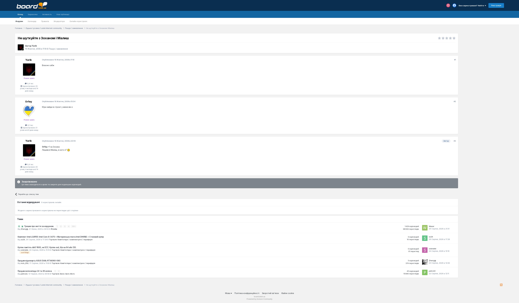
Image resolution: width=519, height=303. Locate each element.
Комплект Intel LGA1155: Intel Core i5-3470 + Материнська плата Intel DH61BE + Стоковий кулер (61, 237)
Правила (45, 21)
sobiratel (24, 250)
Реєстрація (496, 5)
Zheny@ (24, 229)
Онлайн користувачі (78, 21)
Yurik (34, 46)
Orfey (28, 101)
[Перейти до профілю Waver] (424, 227)
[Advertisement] (482, 50)
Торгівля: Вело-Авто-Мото (63, 274)
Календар (32, 21)
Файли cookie (287, 293)
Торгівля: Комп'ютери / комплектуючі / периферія (70, 239)
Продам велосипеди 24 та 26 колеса (35, 271)
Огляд (20, 14)
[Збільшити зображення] (68, 150)
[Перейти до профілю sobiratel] (424, 250)
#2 (455, 101)
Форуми (19, 21)
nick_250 (24, 263)
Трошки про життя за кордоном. (39, 226)
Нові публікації (62, 14)
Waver (431, 226)
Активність (47, 14)
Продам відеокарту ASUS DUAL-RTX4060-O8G (39, 261)
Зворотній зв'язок (270, 293)
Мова (228, 293)
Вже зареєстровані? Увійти (472, 5)
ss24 (23, 239)
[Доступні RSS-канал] (501, 285)
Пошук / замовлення (58, 49)
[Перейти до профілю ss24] (424, 238)
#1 (455, 60)
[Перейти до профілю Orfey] (29, 111)
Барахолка (32, 14)
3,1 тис (30, 125)
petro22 (24, 274)
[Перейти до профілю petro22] (424, 272)
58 (73, 226)
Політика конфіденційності (246, 293)
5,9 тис (30, 83)
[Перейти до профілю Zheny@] (424, 262)
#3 (455, 141)
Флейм (54, 229)
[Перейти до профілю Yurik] (21, 47)
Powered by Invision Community (259, 299)
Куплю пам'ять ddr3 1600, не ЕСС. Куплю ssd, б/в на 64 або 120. (47, 247)
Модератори (59, 21)
